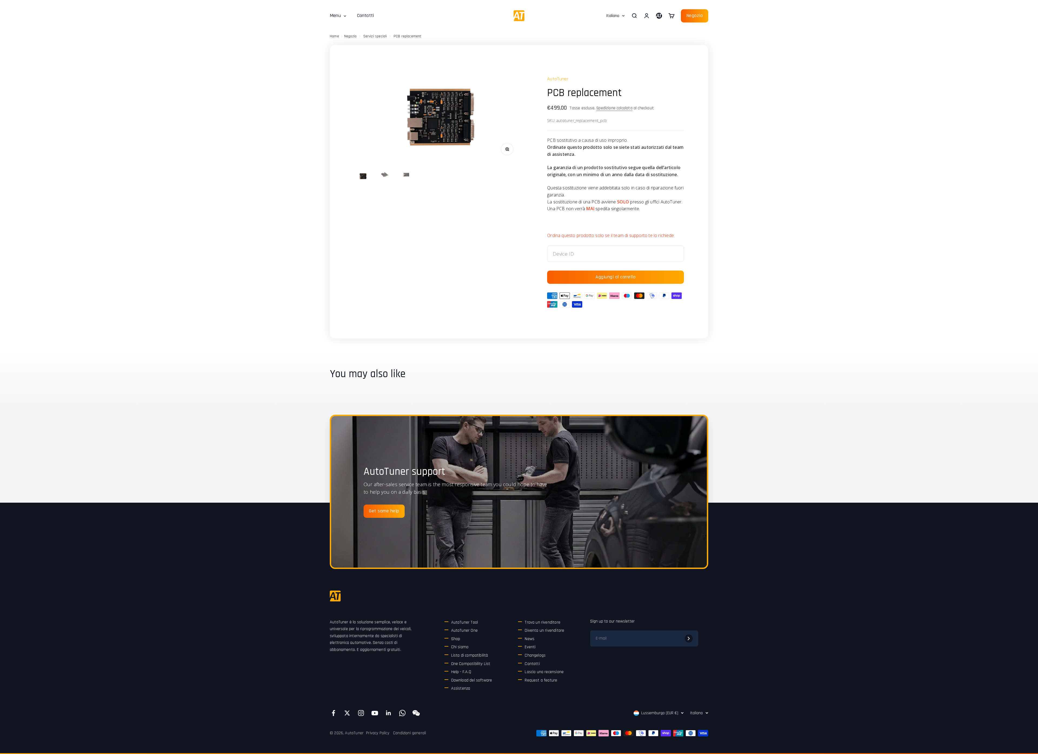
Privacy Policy (377, 733)
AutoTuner (557, 79)
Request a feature (541, 680)
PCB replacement (407, 36)
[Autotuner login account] (659, 16)
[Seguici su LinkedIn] (388, 713)
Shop (455, 639)
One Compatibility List (470, 664)
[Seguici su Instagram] (361, 713)
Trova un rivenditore (542, 622)
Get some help (384, 511)
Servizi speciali (375, 36)
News (529, 639)
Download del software (471, 680)
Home (334, 36)
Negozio (694, 15)
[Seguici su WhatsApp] (402, 713)
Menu (335, 15)
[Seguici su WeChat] (416, 713)
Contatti (365, 15)
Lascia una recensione (544, 672)
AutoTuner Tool (464, 622)
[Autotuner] (335, 596)
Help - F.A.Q (461, 672)
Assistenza (460, 688)
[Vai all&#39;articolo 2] (384, 175)
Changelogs (535, 655)
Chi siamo (460, 647)
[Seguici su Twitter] (347, 713)
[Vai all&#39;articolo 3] (406, 175)
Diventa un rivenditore (544, 630)
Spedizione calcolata (614, 108)
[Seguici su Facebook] (333, 713)
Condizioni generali (409, 733)
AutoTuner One (464, 630)
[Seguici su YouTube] (374, 713)
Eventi (530, 647)
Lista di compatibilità (469, 655)
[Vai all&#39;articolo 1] (362, 176)
